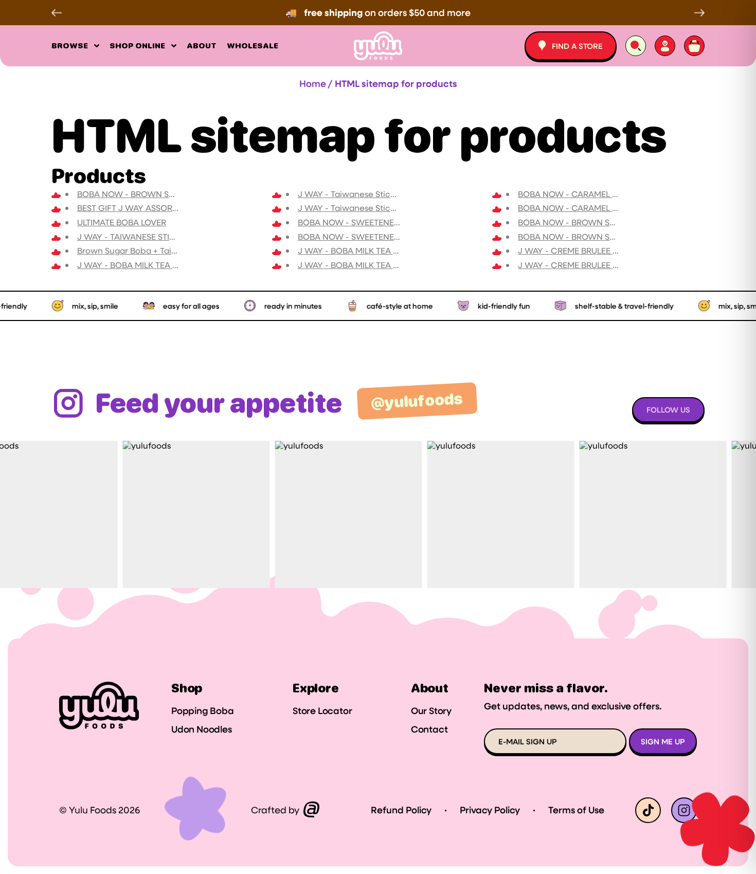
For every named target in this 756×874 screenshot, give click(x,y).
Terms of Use (576, 810)
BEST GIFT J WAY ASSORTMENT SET (146, 207)
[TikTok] (648, 810)
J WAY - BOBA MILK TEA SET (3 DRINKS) (153, 264)
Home (312, 83)
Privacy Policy (490, 810)
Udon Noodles (201, 729)
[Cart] (694, 45)
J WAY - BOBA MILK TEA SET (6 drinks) (371, 264)
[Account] (665, 45)
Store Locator (322, 711)
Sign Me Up (663, 741)
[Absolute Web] (311, 810)
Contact (429, 729)
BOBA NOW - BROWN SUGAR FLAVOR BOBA (604, 236)
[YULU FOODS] (378, 45)
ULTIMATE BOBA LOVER (121, 222)
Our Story (431, 711)
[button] (59, 13)
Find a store (577, 46)
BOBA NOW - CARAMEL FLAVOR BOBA (593, 207)
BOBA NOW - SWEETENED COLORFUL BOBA (384, 236)
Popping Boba (202, 711)
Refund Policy (401, 810)
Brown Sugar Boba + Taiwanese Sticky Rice (162, 250)
